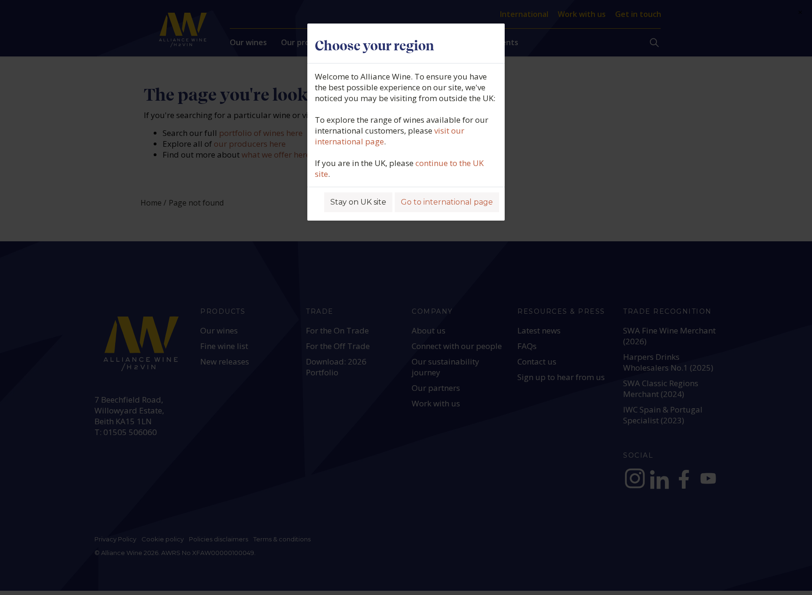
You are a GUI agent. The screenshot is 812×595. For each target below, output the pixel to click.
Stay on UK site (358, 202)
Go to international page (447, 202)
